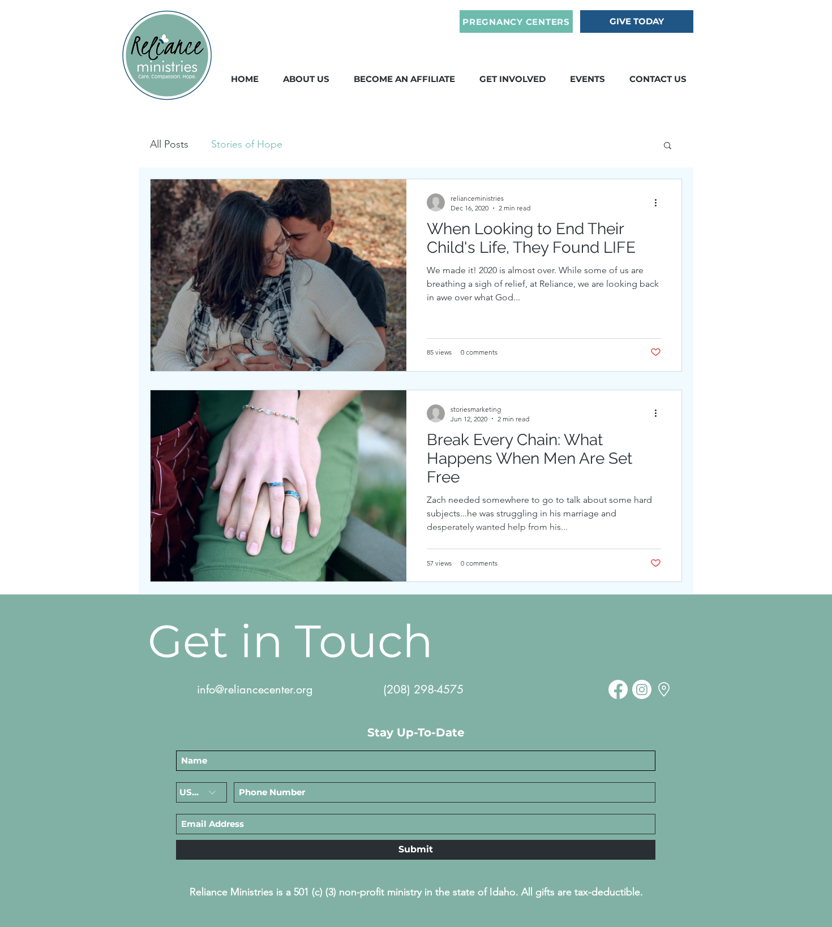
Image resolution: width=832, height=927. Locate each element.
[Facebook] (618, 689)
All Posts (169, 144)
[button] (404, 79)
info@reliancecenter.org (255, 689)
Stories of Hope (246, 144)
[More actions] (659, 202)
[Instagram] (641, 689)
